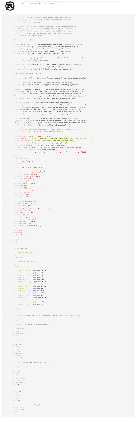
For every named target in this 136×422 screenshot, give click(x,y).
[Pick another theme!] (22, 3)
